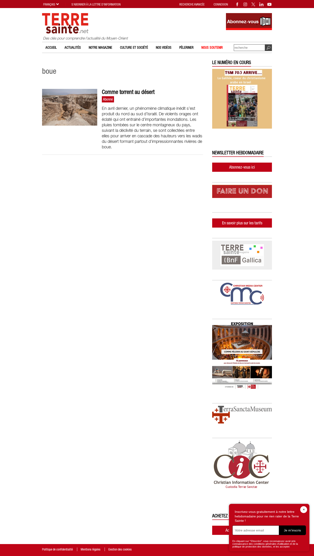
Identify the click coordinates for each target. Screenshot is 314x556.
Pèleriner (186, 47)
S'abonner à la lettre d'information (96, 4)
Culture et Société (134, 47)
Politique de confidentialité (57, 549)
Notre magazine (100, 47)
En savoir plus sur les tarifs (242, 222)
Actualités (73, 47)
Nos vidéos (163, 47)
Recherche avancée (192, 4)
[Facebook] (237, 4)
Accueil (51, 47)
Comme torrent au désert (128, 92)
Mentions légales (90, 549)
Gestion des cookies (120, 549)
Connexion (221, 4)
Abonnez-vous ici (242, 167)
